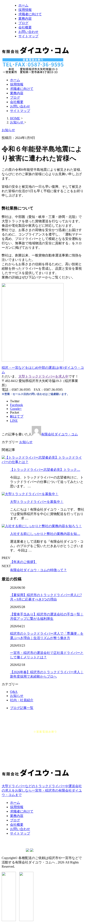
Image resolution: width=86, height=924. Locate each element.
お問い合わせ (28, 32)
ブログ (23, 23)
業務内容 (25, 18)
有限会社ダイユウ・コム (59, 434)
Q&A (14, 692)
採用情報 (25, 10)
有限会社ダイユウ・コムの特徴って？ (38, 570)
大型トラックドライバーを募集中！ (36, 501)
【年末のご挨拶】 (23, 562)
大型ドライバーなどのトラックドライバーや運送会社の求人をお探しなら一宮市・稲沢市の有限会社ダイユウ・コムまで (42, 790)
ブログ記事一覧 (21, 708)
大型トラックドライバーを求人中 (43, 376)
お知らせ (26, 442)
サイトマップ (28, 36)
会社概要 (25, 27)
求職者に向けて (30, 14)
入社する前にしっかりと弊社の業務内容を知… (45, 534)
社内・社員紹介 (21, 700)
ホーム (23, 5)
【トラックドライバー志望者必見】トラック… (45, 469)
